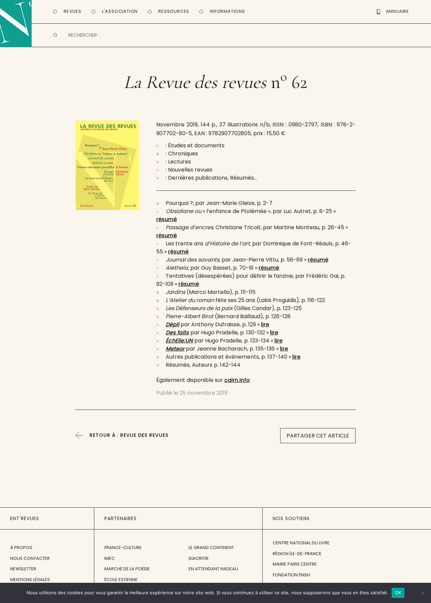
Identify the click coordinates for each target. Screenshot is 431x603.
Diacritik (199, 558)
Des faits (177, 332)
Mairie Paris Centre (295, 564)
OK (398, 592)
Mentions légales (30, 579)
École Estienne (121, 579)
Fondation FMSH (291, 575)
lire (265, 324)
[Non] (422, 593)
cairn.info (237, 380)
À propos (21, 547)
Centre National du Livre (301, 543)
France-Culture (123, 547)
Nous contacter (30, 558)
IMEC (109, 558)
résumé (166, 219)
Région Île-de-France (297, 553)
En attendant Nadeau (213, 569)
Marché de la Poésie (127, 569)
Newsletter (23, 569)
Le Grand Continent (211, 547)
